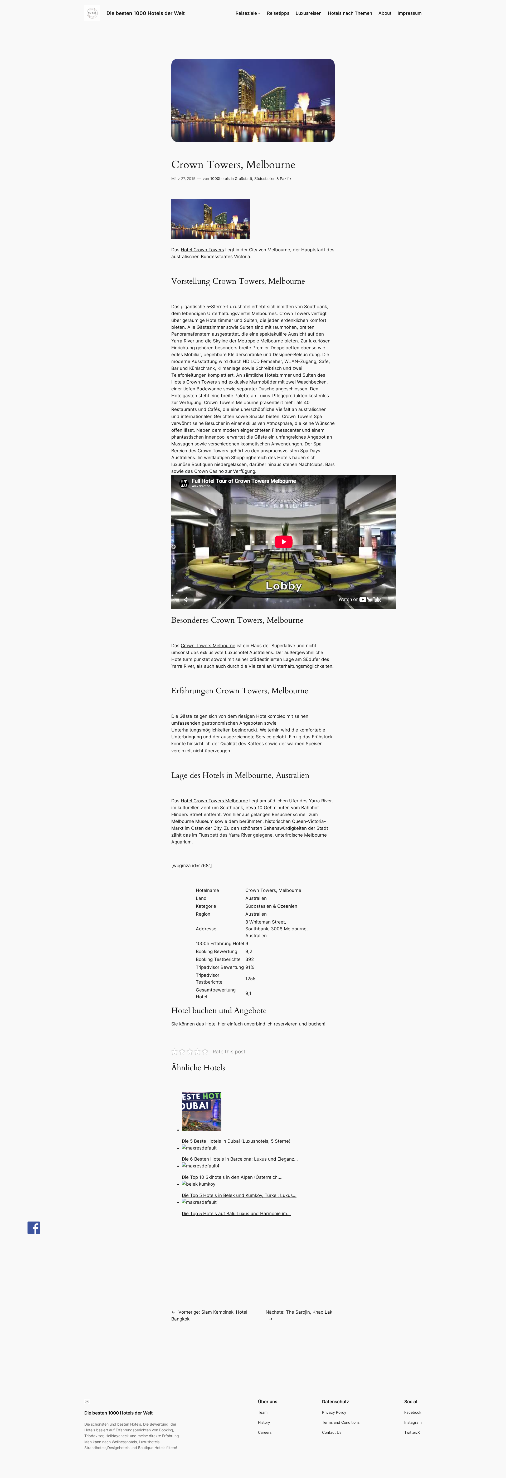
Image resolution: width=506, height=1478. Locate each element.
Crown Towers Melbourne (208, 645)
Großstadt (243, 178)
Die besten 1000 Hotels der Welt (145, 13)
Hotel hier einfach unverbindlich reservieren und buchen (264, 1024)
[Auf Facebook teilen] (33, 1227)
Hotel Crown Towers (202, 249)
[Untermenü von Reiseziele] (259, 13)
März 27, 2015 (183, 178)
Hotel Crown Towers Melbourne (214, 800)
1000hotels (220, 178)
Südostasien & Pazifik (272, 178)
